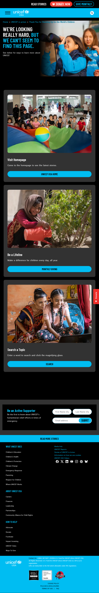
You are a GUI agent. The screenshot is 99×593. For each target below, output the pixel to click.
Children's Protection (13, 461)
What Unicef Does (14, 446)
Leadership (10, 506)
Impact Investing (12, 541)
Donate (8, 532)
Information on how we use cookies (67, 455)
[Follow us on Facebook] (57, 461)
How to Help (11, 521)
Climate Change (12, 466)
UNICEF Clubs (11, 546)
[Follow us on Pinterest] (81, 461)
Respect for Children (13, 480)
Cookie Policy (53, 583)
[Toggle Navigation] (7, 13)
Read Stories (38, 4)
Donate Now (63, 4)
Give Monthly (84, 4)
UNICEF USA (21, 13)
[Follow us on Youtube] (72, 461)
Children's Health (12, 457)
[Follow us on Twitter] (62, 461)
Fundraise (9, 537)
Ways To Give (11, 550)
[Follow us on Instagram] (76, 461)
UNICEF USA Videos (61, 458)
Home (5, 22)
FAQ (57, 588)
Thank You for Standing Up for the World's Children (52, 22)
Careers (8, 497)
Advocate (9, 527)
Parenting (9, 475)
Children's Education (13, 452)
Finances (9, 501)
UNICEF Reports (60, 449)
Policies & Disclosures (49, 586)
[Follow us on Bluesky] (86, 461)
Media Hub (58, 446)
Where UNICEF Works (14, 484)
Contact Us (32, 558)
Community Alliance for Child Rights (19, 515)
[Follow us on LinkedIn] (67, 461)
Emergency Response (14, 470)
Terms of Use (47, 588)
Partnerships (10, 510)
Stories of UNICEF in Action (64, 452)
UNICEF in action (18, 22)
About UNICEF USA (14, 491)
